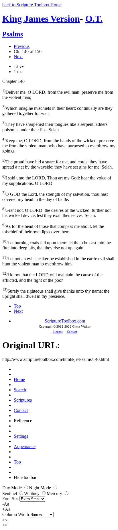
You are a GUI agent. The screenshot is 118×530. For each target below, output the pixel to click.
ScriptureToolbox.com (65, 320)
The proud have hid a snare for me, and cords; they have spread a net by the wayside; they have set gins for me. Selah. (57, 163)
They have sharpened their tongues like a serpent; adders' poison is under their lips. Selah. (55, 126)
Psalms (12, 34)
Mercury (55, 493)
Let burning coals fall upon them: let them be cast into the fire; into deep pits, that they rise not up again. (56, 244)
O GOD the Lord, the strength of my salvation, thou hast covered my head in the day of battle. (55, 196)
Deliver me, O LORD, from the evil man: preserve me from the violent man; (57, 94)
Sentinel (10, 493)
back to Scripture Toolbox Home (32, 4)
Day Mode (12, 487)
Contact (72, 331)
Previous (22, 46)
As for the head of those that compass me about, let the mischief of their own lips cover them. (53, 228)
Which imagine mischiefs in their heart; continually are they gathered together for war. (57, 110)
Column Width (15, 514)
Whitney (32, 493)
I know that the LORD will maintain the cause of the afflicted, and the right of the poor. (52, 276)
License (58, 331)
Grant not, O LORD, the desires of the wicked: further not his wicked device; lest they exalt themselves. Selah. (56, 212)
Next (18, 56)
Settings (21, 436)
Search (20, 389)
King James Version (41, 18)
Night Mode (40, 487)
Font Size (10, 498)
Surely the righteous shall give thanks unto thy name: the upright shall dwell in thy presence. (55, 293)
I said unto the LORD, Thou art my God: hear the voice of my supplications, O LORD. (56, 179)
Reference (23, 420)
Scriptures (23, 400)
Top (17, 306)
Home (19, 379)
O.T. (94, 18)
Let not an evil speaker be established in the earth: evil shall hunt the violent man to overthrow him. (58, 260)
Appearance (25, 446)
